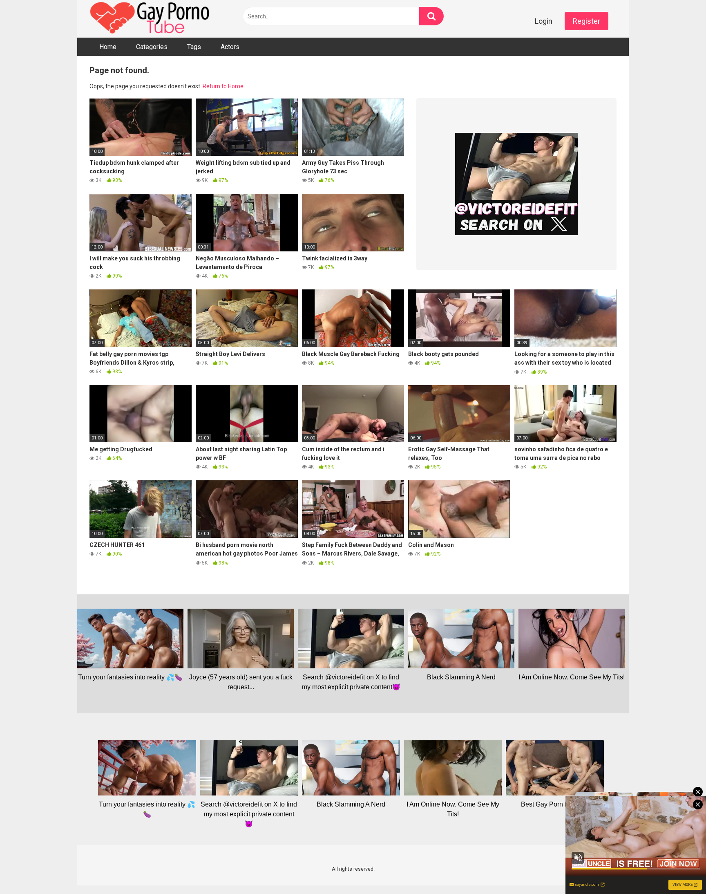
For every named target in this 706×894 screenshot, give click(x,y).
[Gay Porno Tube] (150, 19)
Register (586, 21)
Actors (230, 47)
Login (543, 21)
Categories (152, 47)
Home (107, 47)
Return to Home (223, 86)
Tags (194, 47)
